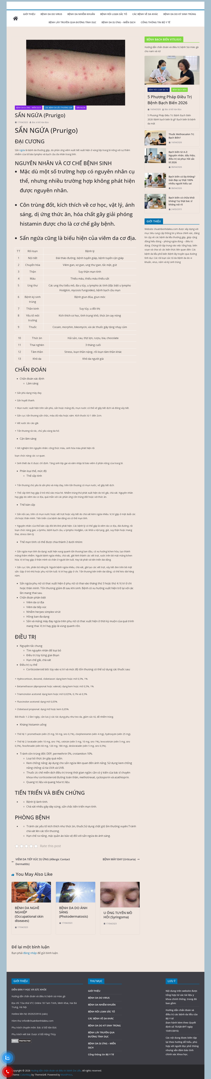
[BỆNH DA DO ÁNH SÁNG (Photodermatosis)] (75, 884)
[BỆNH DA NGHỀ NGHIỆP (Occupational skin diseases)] (31, 884)
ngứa (22, 150)
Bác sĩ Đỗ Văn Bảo (40, 122)
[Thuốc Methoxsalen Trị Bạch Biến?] (155, 138)
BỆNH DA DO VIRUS (51, 14)
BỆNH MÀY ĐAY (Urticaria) (119, 859)
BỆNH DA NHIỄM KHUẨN (81, 14)
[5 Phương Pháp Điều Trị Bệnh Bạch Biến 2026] (172, 70)
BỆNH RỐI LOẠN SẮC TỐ (113, 14)
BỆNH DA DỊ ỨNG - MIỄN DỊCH (28, 107)
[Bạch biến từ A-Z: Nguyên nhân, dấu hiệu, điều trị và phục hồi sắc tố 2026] (155, 159)
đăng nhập (30, 953)
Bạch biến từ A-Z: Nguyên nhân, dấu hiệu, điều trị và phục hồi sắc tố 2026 (182, 157)
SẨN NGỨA (80, 107)
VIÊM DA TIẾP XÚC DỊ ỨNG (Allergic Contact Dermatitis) (42, 861)
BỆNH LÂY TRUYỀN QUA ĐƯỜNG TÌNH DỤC (72, 22)
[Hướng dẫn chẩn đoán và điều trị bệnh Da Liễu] (15, 18)
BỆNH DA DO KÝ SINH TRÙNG (179, 14)
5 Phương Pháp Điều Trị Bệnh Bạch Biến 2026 (170, 99)
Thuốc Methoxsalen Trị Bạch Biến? (181, 136)
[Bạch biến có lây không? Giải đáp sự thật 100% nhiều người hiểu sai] (155, 182)
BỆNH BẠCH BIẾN (179, 90)
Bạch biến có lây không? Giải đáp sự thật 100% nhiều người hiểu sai (182, 180)
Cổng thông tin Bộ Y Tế (155, 22)
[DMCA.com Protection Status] (21, 1041)
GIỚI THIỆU (29, 14)
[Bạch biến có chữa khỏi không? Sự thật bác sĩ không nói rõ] (155, 203)
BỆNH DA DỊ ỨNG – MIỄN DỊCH (119, 22)
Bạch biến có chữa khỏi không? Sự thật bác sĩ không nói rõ (182, 201)
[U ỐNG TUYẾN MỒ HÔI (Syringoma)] (120, 884)
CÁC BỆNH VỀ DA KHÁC (145, 14)
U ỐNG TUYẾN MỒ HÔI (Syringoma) (118, 915)
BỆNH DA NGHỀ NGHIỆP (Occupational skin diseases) (29, 914)
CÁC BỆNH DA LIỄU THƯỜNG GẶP (58, 107)
